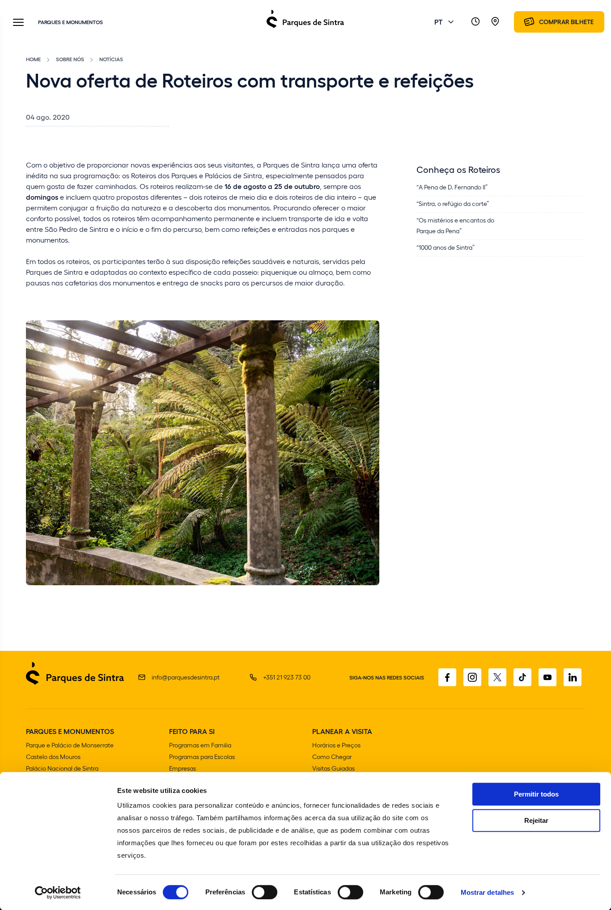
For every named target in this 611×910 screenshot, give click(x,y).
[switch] (264, 892)
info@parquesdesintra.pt (186, 677)
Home (33, 59)
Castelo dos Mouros (53, 756)
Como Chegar (332, 756)
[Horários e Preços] (475, 22)
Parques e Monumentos (70, 22)
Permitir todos (536, 794)
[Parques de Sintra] (305, 27)
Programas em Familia (200, 745)
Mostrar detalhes (487, 892)
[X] (497, 677)
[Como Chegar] (495, 22)
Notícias (111, 59)
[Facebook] (447, 677)
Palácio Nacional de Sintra (62, 768)
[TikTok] (522, 677)
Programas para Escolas (202, 756)
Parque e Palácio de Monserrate (70, 745)
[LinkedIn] (572, 677)
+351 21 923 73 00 (286, 677)
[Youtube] (547, 677)
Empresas (182, 768)
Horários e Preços (336, 745)
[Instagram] (472, 677)
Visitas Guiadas (333, 768)
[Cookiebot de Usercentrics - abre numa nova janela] (58, 892)
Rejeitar (536, 820)
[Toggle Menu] (18, 23)
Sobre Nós (70, 59)
